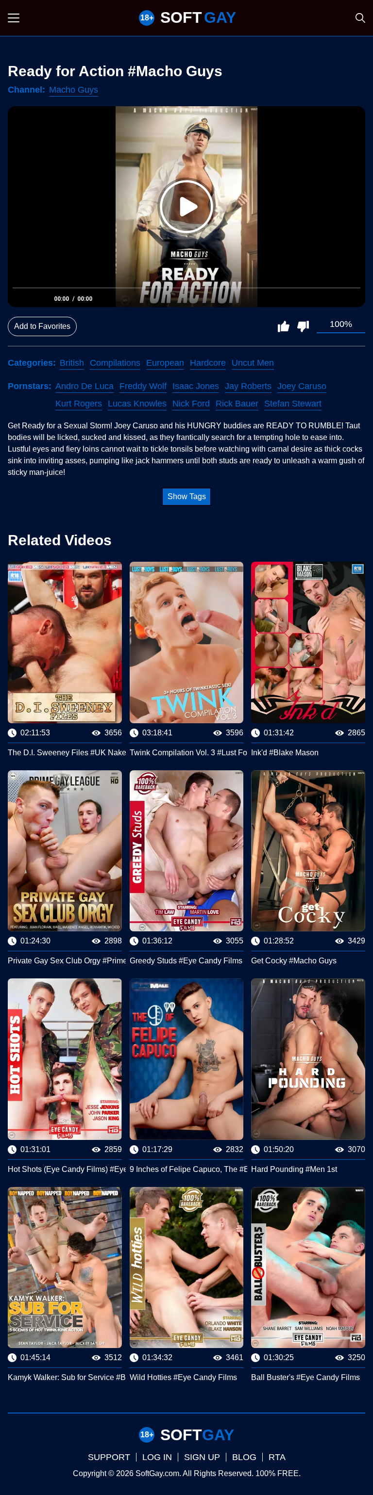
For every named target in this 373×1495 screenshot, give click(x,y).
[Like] (283, 326)
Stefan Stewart (293, 403)
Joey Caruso (301, 386)
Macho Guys (73, 90)
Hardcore (208, 363)
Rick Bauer (237, 403)
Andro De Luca (84, 386)
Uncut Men (253, 363)
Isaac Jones (195, 386)
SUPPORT (109, 1457)
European (165, 363)
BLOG (244, 1457)
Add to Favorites (42, 326)
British (72, 363)
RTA (277, 1457)
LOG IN (157, 1457)
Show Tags (187, 496)
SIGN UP (202, 1457)
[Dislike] (303, 326)
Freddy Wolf (143, 386)
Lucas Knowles (137, 403)
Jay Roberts (248, 386)
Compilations (115, 363)
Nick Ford (191, 403)
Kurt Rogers (78, 403)
